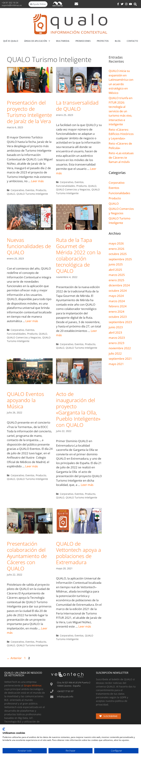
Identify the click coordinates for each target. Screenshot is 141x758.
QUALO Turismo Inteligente (32, 193)
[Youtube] (130, 4)
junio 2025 (116, 264)
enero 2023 (116, 343)
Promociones (83, 40)
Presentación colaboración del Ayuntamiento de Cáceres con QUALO (27, 556)
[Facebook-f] (118, 4)
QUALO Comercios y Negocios (73, 189)
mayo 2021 (116, 364)
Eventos (29, 190)
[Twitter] (122, 4)
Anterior (14, 658)
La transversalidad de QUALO (77, 105)
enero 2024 (116, 312)
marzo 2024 (117, 301)
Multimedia (62, 40)
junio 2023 (116, 327)
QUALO (11, 193)
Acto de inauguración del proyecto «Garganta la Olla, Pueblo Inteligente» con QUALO (78, 409)
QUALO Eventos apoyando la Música (25, 400)
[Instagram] (126, 4)
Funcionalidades (65, 185)
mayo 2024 (116, 296)
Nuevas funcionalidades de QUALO (29, 246)
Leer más (37, 181)
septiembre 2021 (120, 359)
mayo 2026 (116, 243)
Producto (41, 190)
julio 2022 (115, 353)
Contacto (132, 40)
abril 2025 (115, 270)
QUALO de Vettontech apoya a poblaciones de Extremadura (78, 553)
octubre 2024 (118, 291)
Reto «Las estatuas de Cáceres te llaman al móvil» (121, 157)
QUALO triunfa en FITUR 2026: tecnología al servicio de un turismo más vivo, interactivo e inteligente (120, 111)
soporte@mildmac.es (12, 5)
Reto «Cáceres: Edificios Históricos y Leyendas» (121, 134)
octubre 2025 (118, 254)
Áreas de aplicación (35, 40)
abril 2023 (115, 332)
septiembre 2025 (120, 259)
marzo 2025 (117, 275)
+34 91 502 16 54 (10, 2)
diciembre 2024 (119, 285)
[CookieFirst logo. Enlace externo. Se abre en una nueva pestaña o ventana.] (4, 729)
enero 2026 (116, 249)
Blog (118, 40)
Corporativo (17, 190)
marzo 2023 (117, 338)
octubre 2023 (118, 317)
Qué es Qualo (10, 40)
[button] (135, 4)
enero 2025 (116, 280)
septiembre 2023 (120, 322)
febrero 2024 (118, 306)
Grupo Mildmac (33, 685)
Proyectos (103, 40)
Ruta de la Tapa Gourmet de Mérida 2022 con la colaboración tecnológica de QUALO (78, 255)
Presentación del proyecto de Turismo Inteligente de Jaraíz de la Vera (29, 112)
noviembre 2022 (120, 348)
